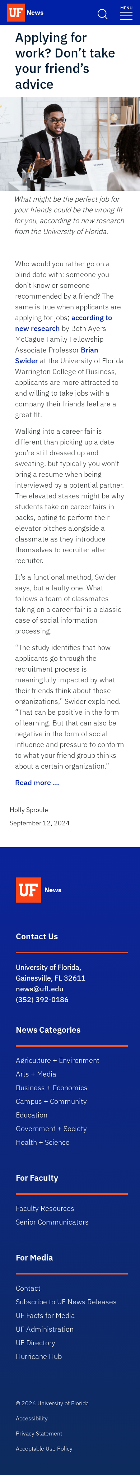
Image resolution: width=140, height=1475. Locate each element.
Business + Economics (52, 1087)
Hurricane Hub (39, 1356)
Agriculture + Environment (57, 1060)
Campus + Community (51, 1101)
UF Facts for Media (45, 1315)
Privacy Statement (39, 1433)
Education (31, 1115)
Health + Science (43, 1142)
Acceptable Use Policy (44, 1448)
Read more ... (37, 782)
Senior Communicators (52, 1222)
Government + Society (51, 1128)
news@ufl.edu (40, 989)
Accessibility (32, 1418)
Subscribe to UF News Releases (66, 1301)
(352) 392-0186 (42, 999)
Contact (28, 1288)
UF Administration (45, 1329)
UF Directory (35, 1342)
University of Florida (63, 1403)
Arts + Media (36, 1074)
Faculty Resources (45, 1208)
